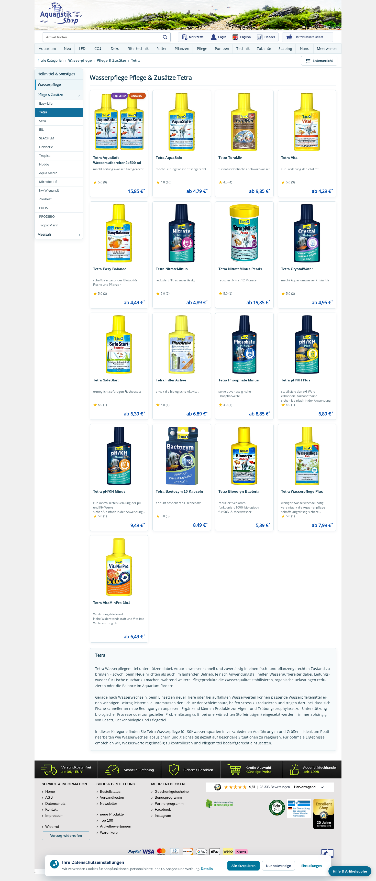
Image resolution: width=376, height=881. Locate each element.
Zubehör (264, 48)
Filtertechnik (138, 48)
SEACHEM (46, 138)
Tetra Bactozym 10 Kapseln (179, 491)
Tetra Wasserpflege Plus (302, 491)
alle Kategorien (52, 60)
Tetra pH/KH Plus (296, 380)
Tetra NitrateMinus (172, 269)
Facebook (163, 809)
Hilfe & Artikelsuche (350, 871)
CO (97, 48)
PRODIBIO (47, 216)
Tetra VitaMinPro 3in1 (111, 603)
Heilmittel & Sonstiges (56, 73)
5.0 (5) (163, 516)
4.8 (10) (163, 182)
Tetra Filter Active (171, 380)
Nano (304, 48)
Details (207, 869)
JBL (41, 129)
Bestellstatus (110, 791)
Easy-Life (45, 103)
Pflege (202, 48)
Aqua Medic (48, 173)
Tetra (43, 112)
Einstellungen (311, 865)
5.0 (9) (100, 182)
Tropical (45, 155)
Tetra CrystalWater (297, 269)
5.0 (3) (288, 182)
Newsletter (108, 803)
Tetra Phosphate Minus (238, 380)
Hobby (44, 164)
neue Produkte (112, 814)
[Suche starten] (165, 37)
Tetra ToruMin (230, 158)
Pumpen (222, 48)
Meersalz (44, 234)
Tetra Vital (289, 158)
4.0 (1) (225, 405)
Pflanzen (182, 48)
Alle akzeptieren (243, 865)
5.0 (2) (100, 293)
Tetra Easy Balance (109, 269)
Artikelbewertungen (115, 826)
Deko (115, 48)
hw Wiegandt (49, 190)
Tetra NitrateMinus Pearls (240, 269)
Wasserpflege (49, 84)
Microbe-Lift (48, 182)
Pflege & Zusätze (50, 94)
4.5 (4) (225, 182)
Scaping (285, 48)
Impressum (54, 815)
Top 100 (106, 820)
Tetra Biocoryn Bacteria (238, 491)
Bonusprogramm (168, 797)
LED (82, 48)
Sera (42, 121)
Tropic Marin (48, 225)
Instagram (163, 815)
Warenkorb (109, 832)
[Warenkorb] (289, 37)
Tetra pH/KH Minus (109, 491)
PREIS (43, 208)
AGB (49, 797)
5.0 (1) (225, 293)
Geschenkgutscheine (172, 791)
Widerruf (52, 826)
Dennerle (46, 147)
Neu (67, 48)
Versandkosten (112, 797)
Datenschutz (55, 803)
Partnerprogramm (169, 803)
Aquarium (47, 48)
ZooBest (45, 199)
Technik (243, 48)
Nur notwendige (278, 865)
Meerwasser (327, 48)
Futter (162, 48)
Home (50, 791)
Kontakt (51, 809)
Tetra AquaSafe (169, 158)
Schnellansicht (119, 147)
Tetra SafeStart (106, 380)
